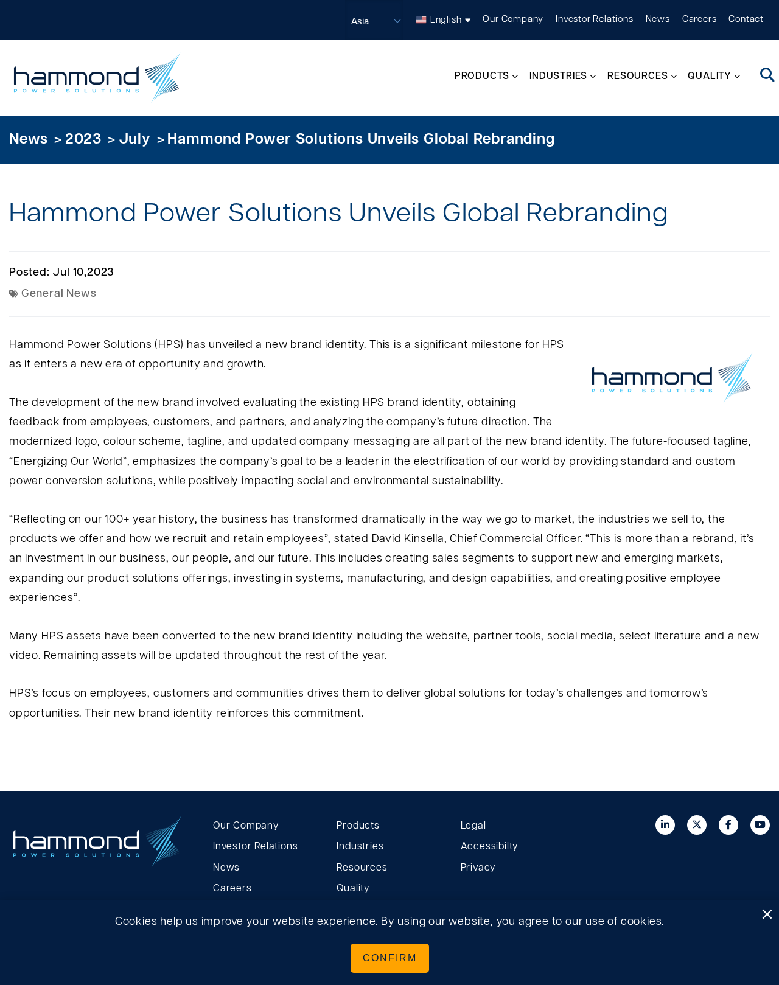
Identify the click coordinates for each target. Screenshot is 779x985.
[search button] (767, 76)
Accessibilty (490, 846)
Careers (699, 19)
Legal (473, 825)
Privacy (478, 867)
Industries (360, 846)
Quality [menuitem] (710, 76)
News (658, 19)
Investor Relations (594, 19)
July (135, 139)
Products (358, 825)
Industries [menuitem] (558, 76)
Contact (746, 19)
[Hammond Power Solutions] (97, 78)
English (446, 19)
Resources (362, 867)
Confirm (390, 958)
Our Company (513, 19)
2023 (83, 139)
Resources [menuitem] (637, 76)
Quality (353, 888)
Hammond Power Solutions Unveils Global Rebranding (360, 139)
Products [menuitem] (482, 76)
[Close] (767, 915)
